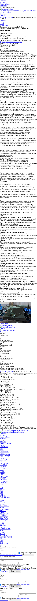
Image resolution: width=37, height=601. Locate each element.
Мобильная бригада (29, 568)
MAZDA (3, 504)
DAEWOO (4, 460)
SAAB (2, 522)
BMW (2, 450)
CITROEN (3, 458)
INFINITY (3, 483)
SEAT (2, 24)
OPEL (2, 512)
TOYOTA (3, 535)
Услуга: (3, 568)
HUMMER (4, 479)
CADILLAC (4, 452)
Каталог (3, 22)
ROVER (3, 521)
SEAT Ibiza (4, 25)
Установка (3, 14)
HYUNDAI (4, 481)
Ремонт (2, 15)
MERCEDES (4, 506)
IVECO (2, 486)
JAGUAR (3, 489)
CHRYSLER (4, 456)
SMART (3, 527)
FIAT (1, 470)
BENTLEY (4, 448)
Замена (10, 568)
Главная (3, 20)
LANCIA (3, 496)
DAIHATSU (4, 463)
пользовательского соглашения (11, 555)
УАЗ (1, 545)
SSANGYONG (5, 529)
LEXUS (2, 501)
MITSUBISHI (4, 509)
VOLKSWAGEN (6, 537)
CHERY (3, 453)
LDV (1, 499)
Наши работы (5, 4)
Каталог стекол (5, 12)
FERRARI (3, 468)
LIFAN (2, 502)
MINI (2, 507)
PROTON (3, 517)
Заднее (18, 566)
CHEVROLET (5, 455)
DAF (1, 461)
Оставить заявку (15, 571)
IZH (1, 488)
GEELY (2, 473)
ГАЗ (1, 540)
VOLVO (3, 539)
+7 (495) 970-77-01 (6, 17)
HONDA (3, 478)
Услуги (2, 2)
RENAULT (4, 519)
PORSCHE (4, 516)
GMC (2, 475)
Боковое (11, 566)
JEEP (2, 491)
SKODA (3, 525)
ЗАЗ (1, 542)
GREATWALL (5, 476)
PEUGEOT (4, 514)
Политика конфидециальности (17, 430)
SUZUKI (3, 532)
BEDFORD (4, 447)
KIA (1, 493)
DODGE (3, 466)
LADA (2, 494)
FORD (2, 471)
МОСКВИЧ (4, 543)
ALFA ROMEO (5, 443)
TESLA (2, 534)
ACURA (3, 442)
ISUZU (2, 484)
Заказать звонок (28, 555)
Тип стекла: (27, 564)
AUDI (2, 445)
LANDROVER (5, 498)
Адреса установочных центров (11, 42)
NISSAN (3, 511)
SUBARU (3, 530)
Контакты (3, 6)
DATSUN (3, 465)
